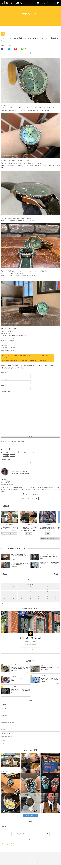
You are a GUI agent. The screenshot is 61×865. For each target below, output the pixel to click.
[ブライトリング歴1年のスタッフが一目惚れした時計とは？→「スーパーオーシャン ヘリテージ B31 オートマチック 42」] (9, 517)
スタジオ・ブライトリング (7, 845)
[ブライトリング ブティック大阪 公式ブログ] (12, 2)
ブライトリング (6, 452)
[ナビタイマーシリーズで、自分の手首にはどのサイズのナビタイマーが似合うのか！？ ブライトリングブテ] (30, 763)
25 (13, 598)
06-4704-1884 (6, 482)
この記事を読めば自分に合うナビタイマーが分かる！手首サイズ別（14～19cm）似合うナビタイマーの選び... (28, 529)
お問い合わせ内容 (5, 391)
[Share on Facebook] (41, 3)
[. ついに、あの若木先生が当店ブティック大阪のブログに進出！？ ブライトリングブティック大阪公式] (10, 763)
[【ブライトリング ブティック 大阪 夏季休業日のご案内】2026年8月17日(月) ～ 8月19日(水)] (47, 517)
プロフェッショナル (5, 733)
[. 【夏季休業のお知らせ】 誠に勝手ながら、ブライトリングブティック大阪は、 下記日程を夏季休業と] (50, 763)
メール (4, 379)
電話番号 (3, 385)
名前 (3, 372)
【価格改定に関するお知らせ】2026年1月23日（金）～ (50, 668)
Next (56, 574)
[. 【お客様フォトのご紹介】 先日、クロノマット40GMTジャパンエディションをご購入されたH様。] (30, 803)
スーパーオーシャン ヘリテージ (9, 533)
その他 (2, 744)
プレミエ (3, 729)
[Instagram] (47, 3)
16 (55, 594)
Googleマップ (35, 649)
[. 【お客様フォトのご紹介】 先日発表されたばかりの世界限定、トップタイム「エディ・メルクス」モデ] (10, 803)
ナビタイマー (6, 448)
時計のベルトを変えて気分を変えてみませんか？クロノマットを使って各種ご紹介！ (20, 691)
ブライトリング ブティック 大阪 (30, 638)
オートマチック (24, 452)
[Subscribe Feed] (50, 3)
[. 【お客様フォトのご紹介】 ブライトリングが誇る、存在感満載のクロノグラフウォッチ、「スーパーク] (10, 783)
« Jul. (2, 603)
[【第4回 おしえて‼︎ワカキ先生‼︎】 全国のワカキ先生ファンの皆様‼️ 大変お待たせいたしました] (50, 803)
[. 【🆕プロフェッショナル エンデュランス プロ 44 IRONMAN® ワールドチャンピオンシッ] (30, 783)
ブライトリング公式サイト (31, 494)
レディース (32, 452)
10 (4, 594)
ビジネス (12, 455)
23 (55, 596)
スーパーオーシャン (5, 719)
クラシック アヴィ (5, 726)
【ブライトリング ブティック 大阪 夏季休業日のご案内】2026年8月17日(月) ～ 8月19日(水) (47, 529)
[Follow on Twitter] (44, 3)
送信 (30, 436)
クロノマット (43, 558)
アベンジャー (4, 715)
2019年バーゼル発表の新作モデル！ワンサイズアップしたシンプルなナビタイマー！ (19, 556)
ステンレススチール (41, 452)
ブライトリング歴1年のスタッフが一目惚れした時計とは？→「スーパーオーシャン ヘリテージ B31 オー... (9, 529)
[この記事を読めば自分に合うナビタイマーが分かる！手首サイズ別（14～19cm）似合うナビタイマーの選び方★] (28, 517)
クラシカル (5, 455)
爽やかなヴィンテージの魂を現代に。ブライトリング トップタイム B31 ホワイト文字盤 (50, 680)
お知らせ (47, 533)
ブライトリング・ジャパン (7, 843)
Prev (5, 574)
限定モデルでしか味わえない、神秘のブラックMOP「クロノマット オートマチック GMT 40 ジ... (20, 669)
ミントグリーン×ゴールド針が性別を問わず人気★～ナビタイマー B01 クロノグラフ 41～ (49, 564)
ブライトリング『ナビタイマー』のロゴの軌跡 (20, 679)
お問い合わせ (25, 649)
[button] (58, 3)
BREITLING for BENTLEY (6, 736)
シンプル (50, 452)
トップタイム (4, 704)
